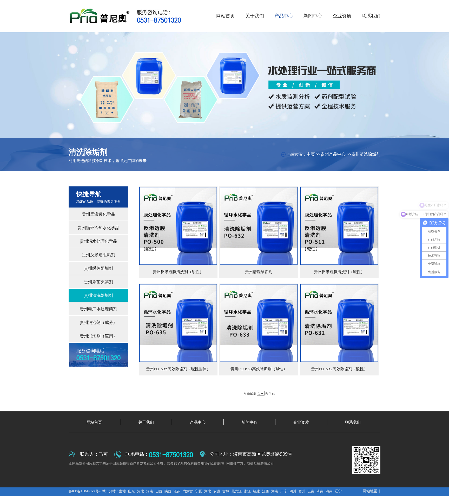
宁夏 (198, 491)
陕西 (167, 491)
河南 (149, 491)
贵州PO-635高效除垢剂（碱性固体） (178, 368)
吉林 (225, 491)
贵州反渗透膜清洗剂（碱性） (339, 271)
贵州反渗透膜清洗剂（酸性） (178, 271)
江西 (265, 491)
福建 (256, 491)
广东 (283, 491)
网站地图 (370, 490)
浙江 (247, 491)
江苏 (177, 491)
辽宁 (338, 491)
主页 (311, 154)
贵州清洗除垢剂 (365, 154)
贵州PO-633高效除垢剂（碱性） (258, 368)
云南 (311, 491)
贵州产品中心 (333, 154)
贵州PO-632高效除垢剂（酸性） (339, 368)
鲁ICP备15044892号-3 (85, 491)
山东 (131, 491)
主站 (122, 491)
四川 (292, 491)
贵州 (302, 491)
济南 (320, 491)
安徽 (216, 491)
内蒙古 (188, 491)
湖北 (207, 491)
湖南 (274, 491)
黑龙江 (237, 491)
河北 (140, 491)
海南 (329, 491)
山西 (158, 491)
